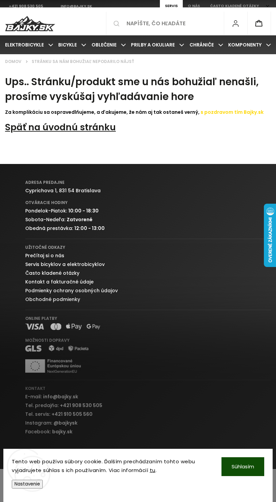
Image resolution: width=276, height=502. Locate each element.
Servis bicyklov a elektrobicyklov (65, 264)
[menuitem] (29, 44)
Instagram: (51, 423)
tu (153, 470)
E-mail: (51, 396)
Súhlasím (243, 466)
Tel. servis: (59, 414)
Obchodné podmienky (52, 299)
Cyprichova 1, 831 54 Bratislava (63, 190)
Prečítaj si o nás (44, 255)
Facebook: (48, 431)
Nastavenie (27, 484)
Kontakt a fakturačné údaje (59, 281)
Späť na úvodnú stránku (60, 127)
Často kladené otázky (52, 273)
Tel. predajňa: (63, 405)
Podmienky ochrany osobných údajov (71, 290)
